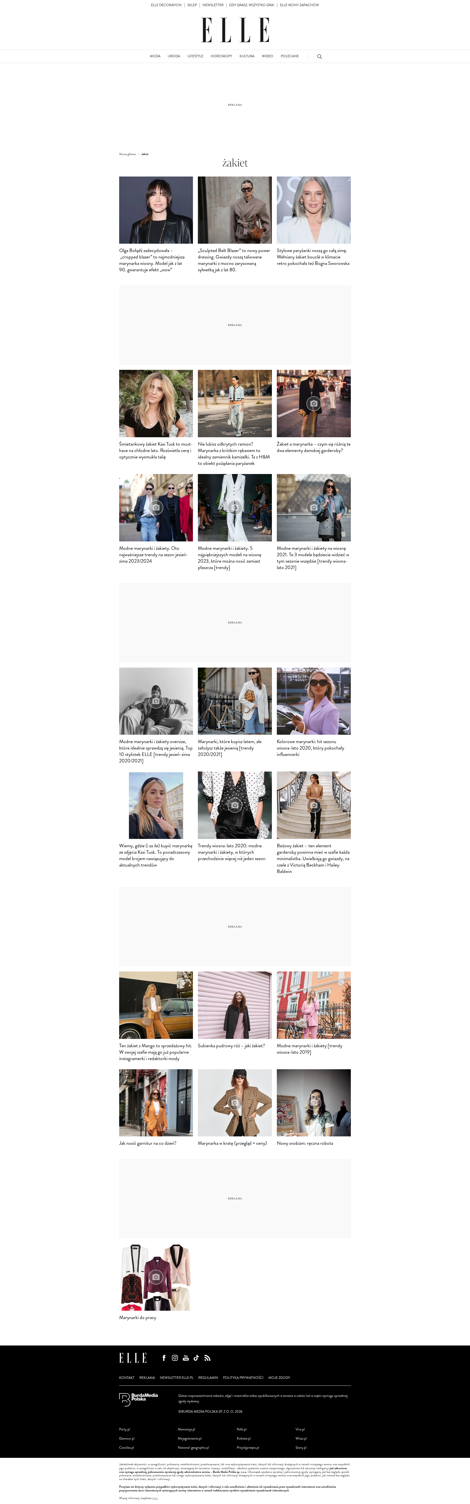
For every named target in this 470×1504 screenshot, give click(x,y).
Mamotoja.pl (186, 1429)
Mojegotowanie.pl (190, 1438)
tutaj (155, 1498)
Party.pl (124, 1429)
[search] (319, 56)
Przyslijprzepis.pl (248, 1447)
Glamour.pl (126, 1438)
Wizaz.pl (301, 1438)
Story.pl (301, 1447)
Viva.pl (300, 1429)
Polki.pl (241, 1429)
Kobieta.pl (244, 1438)
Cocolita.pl (126, 1447)
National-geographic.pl (193, 1447)
